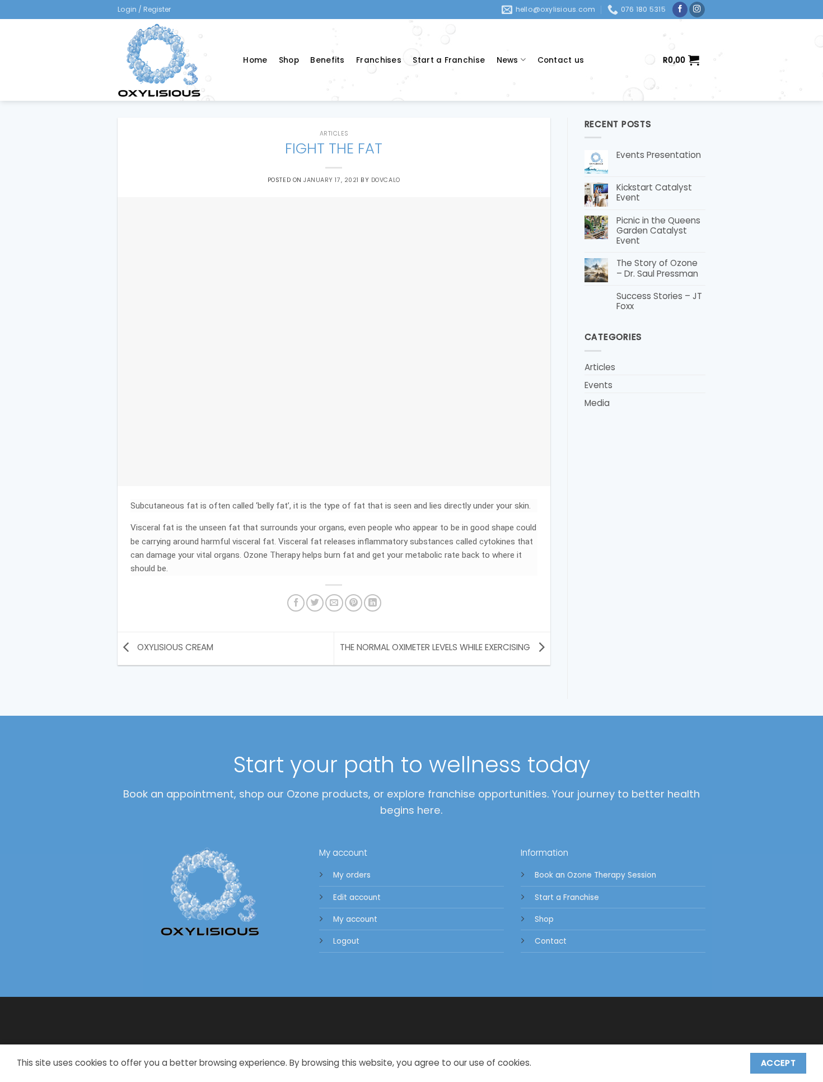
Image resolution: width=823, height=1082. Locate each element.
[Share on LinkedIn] (372, 603)
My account (355, 919)
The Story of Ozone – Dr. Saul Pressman (657, 268)
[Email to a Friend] (334, 603)
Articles (334, 133)
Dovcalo (385, 180)
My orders (352, 875)
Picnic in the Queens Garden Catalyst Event (658, 231)
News (507, 60)
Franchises (378, 60)
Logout (346, 941)
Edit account (357, 897)
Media (597, 403)
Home (255, 60)
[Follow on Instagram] (697, 10)
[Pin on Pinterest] (353, 603)
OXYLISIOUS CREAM (174, 648)
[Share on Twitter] (315, 603)
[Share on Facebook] (296, 603)
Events (598, 385)
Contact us (560, 60)
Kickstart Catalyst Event (654, 193)
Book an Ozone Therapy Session (595, 875)
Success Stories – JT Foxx (659, 301)
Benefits (327, 60)
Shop (289, 60)
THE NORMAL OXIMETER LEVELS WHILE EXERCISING (436, 648)
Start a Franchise (449, 60)
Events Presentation (658, 155)
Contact (551, 941)
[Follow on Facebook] (680, 10)
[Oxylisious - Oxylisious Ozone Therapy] (169, 60)
